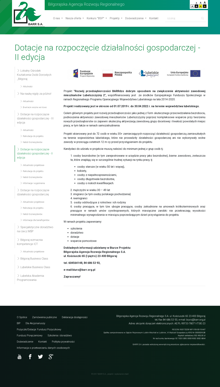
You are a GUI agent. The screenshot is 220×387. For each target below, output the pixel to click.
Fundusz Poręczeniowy (29, 335)
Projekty (115, 18)
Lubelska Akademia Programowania (30, 278)
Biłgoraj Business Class (34, 258)
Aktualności (28, 101)
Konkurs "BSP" (96, 18)
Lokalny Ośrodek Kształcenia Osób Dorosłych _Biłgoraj (34, 75)
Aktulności (27, 86)
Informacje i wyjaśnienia (33, 183)
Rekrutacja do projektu (32, 136)
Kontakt (153, 18)
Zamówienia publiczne (44, 317)
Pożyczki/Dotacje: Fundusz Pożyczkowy (39, 329)
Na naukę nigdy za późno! (35, 93)
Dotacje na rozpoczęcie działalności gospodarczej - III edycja (35, 118)
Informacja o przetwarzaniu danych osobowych (43, 347)
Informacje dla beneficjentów (36, 220)
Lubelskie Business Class (35, 267)
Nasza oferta (73, 18)
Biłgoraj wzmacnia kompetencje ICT (30, 242)
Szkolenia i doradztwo (60, 335)
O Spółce (22, 317)
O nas (57, 18)
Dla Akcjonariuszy (35, 323)
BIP (18, 323)
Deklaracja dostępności (74, 317)
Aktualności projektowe (33, 165)
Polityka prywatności (63, 341)
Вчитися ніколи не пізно (34, 107)
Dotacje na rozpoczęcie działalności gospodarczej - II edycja (35, 153)
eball (126, 374)
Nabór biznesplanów (32, 142)
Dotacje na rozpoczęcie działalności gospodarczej (33, 192)
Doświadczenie (134, 18)
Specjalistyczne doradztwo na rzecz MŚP (35, 229)
